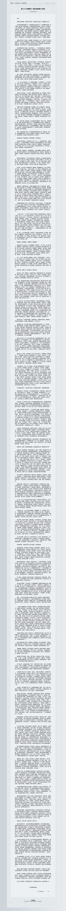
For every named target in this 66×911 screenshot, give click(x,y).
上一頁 (38, 891)
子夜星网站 (33, 900)
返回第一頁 (42, 891)
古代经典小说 (17, 3)
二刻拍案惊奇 (23, 3)
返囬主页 (12, 3)
